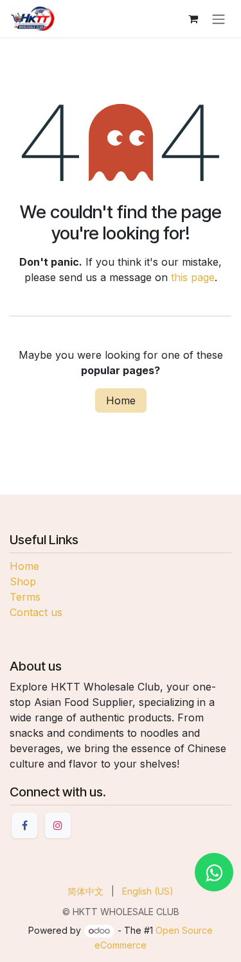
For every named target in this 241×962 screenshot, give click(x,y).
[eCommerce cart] (193, 18)
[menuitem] (85, 891)
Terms (25, 596)
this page (193, 277)
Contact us (36, 612)
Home (121, 400)
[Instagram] (58, 825)
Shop (23, 581)
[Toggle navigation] (218, 18)
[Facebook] (24, 825)
